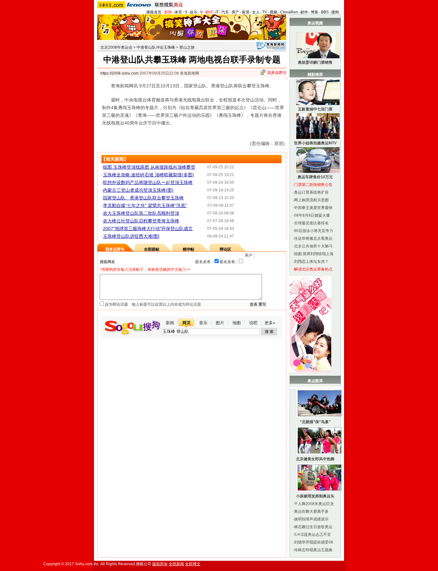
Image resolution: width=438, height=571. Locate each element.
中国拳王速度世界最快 (313, 207)
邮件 (304, 12)
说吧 (253, 322)
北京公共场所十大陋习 (313, 246)
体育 (178, 12)
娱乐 (194, 12)
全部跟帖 (151, 249)
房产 (235, 12)
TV (264, 12)
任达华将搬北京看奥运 (313, 238)
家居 (245, 12)
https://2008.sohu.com (119, 73)
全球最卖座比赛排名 (311, 223)
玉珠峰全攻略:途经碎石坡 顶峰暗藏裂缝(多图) (148, 174)
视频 (273, 12)
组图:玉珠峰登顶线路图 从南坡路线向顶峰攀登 (149, 167)
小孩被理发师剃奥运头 (315, 496)
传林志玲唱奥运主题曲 (313, 550)
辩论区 (225, 249)
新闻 (168, 12)
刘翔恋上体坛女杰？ (311, 261)
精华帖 (188, 249)
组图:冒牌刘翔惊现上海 (313, 254)
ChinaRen (289, 12)
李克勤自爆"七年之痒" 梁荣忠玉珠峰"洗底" (145, 205)
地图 (236, 322)
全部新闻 (176, 564)
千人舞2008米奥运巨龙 (314, 504)
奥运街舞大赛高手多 (311, 511)
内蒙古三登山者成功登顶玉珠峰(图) (138, 190)
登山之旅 (187, 47)
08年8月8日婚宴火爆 (312, 215)
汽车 (225, 12)
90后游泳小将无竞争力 (313, 231)
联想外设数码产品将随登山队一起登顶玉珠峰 (148, 182)
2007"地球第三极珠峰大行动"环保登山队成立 (148, 228)
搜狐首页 (154, 12)
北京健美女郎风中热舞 (315, 459)
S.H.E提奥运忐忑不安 (312, 534)
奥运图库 (315, 381)
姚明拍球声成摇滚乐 (311, 519)
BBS (325, 12)
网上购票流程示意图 (311, 200)
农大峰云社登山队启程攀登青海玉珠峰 (141, 220)
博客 (314, 12)
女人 (256, 12)
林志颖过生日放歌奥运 (313, 527)
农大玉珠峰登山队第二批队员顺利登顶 (141, 213)
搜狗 (335, 12)
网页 (186, 322)
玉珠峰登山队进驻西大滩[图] (131, 236)
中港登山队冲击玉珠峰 (156, 47)
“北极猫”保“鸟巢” (315, 422)
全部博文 (192, 564)
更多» (270, 322)
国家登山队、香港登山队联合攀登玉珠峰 (143, 197)
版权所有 (160, 564)
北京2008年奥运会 (116, 47)
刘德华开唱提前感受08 (313, 542)
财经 (209, 12)
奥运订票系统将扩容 (311, 192)
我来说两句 (276, 72)
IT (217, 12)
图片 (220, 322)
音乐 (203, 322)
